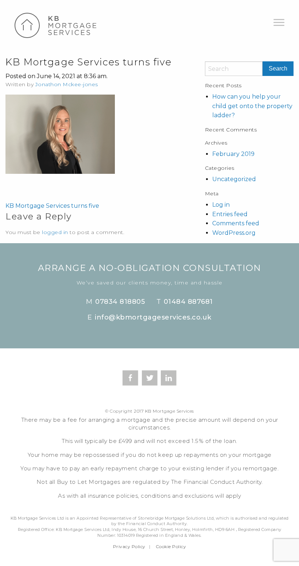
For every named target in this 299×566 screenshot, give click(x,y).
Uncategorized (234, 179)
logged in (55, 232)
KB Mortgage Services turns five (52, 205)
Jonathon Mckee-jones (66, 84)
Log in (221, 204)
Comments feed (235, 223)
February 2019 (233, 153)
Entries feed (230, 214)
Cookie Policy (171, 546)
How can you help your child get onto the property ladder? (252, 106)
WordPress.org (234, 232)
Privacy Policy (129, 546)
